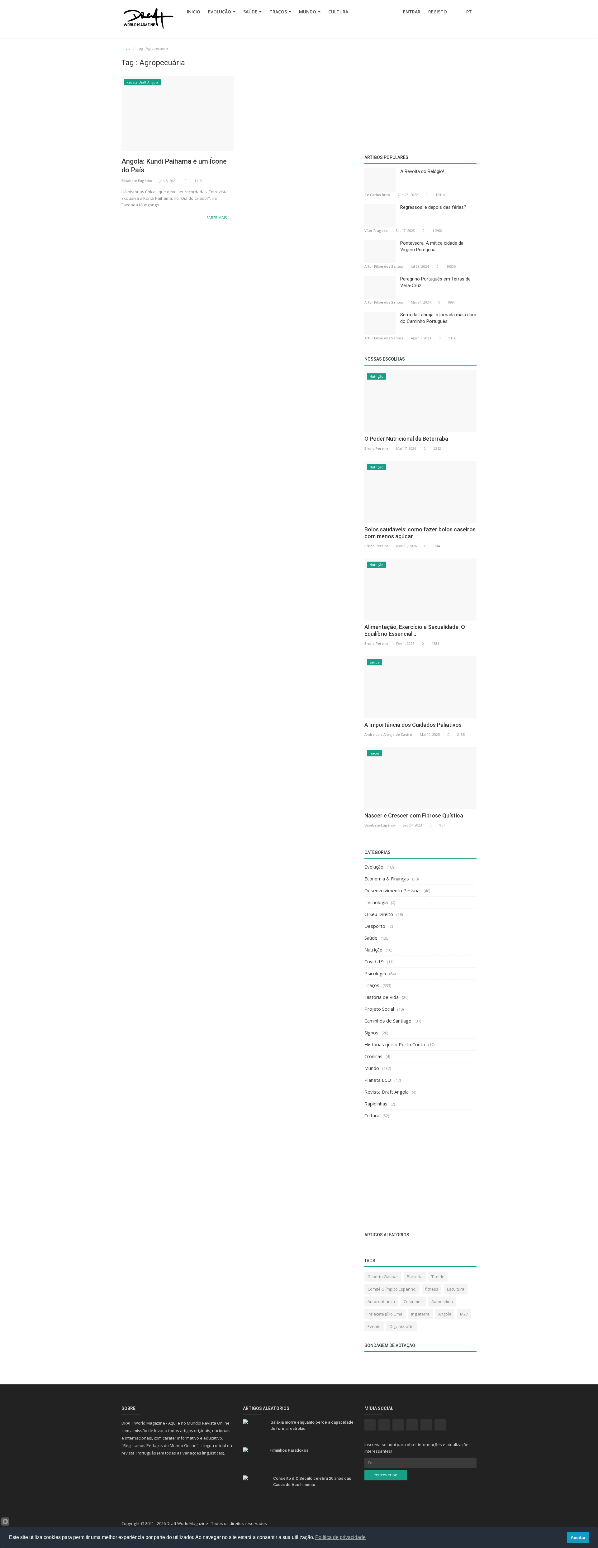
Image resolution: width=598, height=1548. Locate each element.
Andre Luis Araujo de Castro (388, 734)
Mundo (308, 12)
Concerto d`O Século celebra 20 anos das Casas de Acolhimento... (312, 1481)
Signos (371, 1032)
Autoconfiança (381, 1301)
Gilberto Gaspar (383, 1276)
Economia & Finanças (386, 878)
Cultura (338, 12)
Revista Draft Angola (142, 82)
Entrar (411, 12)
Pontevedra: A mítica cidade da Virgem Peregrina (431, 246)
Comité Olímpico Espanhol (392, 1289)
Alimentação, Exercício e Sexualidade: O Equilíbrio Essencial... (414, 630)
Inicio (193, 12)
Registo (437, 12)
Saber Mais (217, 217)
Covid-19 (374, 961)
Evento (374, 1326)
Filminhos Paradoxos (288, 1450)
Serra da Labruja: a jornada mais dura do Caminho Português (438, 318)
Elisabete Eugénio (136, 180)
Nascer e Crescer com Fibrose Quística (413, 815)
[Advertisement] (238, 275)
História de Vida (381, 997)
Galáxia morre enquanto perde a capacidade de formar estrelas (312, 1425)
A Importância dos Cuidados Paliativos (413, 724)
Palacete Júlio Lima (385, 1314)
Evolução (220, 12)
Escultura (455, 1289)
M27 (464, 1314)
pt (469, 12)
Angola (444, 1314)
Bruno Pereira (376, 448)
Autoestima (442, 1301)
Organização (401, 1326)
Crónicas (373, 1056)
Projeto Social (379, 1009)
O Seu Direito (378, 914)
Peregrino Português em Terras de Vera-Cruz (435, 282)
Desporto (374, 926)
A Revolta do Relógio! (422, 171)
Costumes (413, 1301)
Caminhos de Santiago (387, 1021)
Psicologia (375, 973)
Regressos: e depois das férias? (433, 207)
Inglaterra (420, 1314)
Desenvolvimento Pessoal (392, 890)
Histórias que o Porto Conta (394, 1044)
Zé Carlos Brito (377, 194)
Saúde (251, 12)
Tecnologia (376, 902)
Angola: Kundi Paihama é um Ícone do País (174, 165)
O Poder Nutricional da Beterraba (406, 438)
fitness (431, 1289)
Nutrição (376, 376)
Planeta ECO (377, 1080)
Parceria (415, 1276)
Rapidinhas (375, 1103)
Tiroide (437, 1276)
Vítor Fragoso (376, 230)
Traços (278, 12)
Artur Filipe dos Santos (383, 266)
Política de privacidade (340, 1537)
